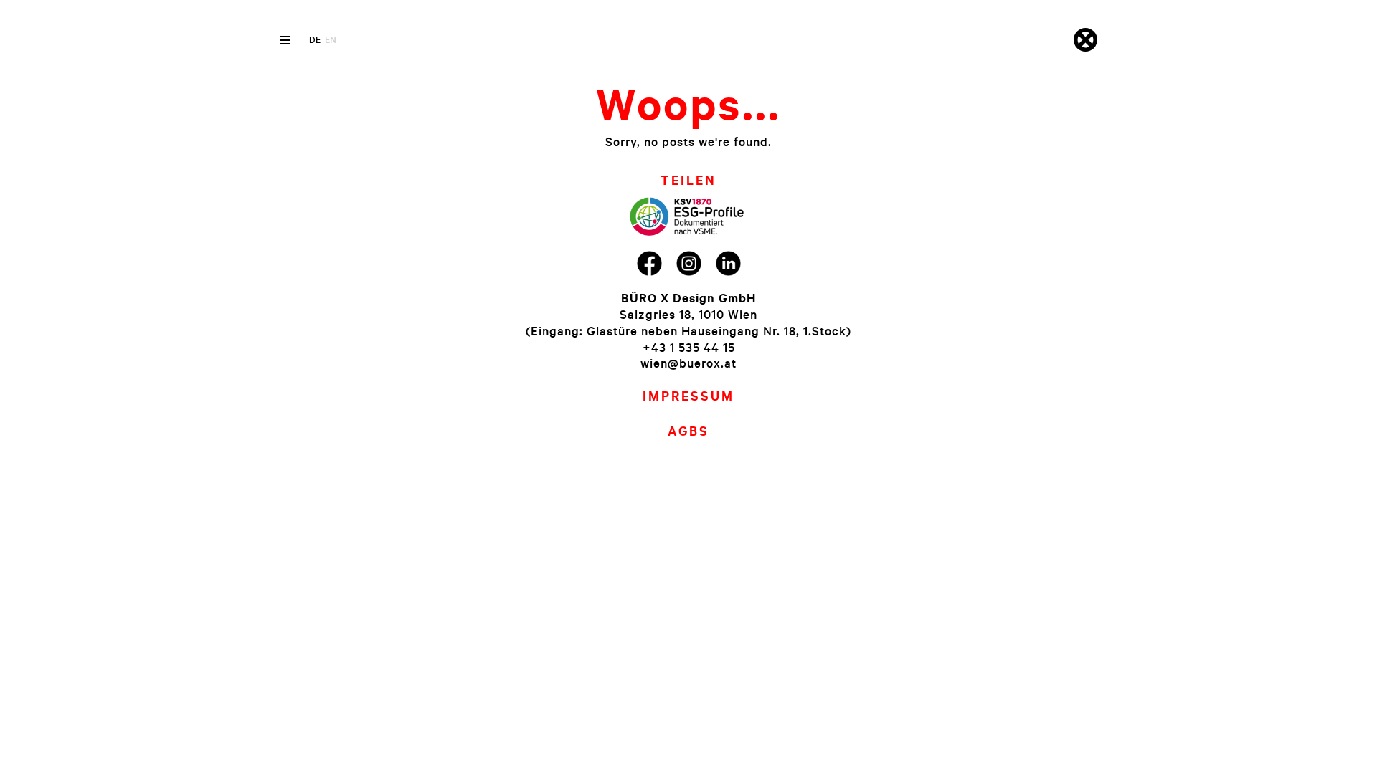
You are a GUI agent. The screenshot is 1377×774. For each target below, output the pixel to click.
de (315, 39)
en (330, 39)
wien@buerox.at (688, 363)
